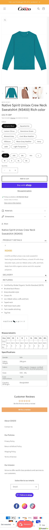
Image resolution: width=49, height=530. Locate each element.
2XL (5, 156)
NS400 (8, 250)
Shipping (12, 118)
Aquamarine (24, 126)
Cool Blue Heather (27, 136)
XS (26, 161)
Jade (6, 147)
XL (19, 161)
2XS (14, 156)
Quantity (4, 166)
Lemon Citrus (9, 131)
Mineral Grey (9, 136)
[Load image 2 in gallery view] (24, 93)
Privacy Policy (9, 441)
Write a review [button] (24, 409)
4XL (32, 156)
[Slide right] (46, 93)
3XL (22, 156)
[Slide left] (2, 93)
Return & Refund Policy (13, 446)
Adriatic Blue (9, 126)
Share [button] (6, 224)
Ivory (39, 141)
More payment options (25, 191)
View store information (12, 203)
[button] (4, 8)
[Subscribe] (35, 486)
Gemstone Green (27, 131)
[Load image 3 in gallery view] (37, 93)
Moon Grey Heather (23, 141)
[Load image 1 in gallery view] (11, 93)
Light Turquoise (20, 147)
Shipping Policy (10, 452)
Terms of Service (11, 457)
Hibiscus (7, 141)
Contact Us (9, 427)
